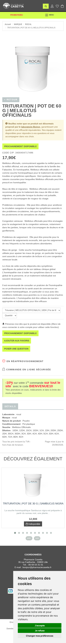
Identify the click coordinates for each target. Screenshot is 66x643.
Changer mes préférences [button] (39, 635)
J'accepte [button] (40, 625)
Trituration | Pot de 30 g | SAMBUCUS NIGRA (33, 503)
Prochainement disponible (20, 146)
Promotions (16, 15)
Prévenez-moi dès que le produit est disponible (27, 324)
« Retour (10, 99)
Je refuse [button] (40, 630)
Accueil (8, 24)
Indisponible (34, 524)
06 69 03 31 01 (35, 564)
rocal (28, 24)
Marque (18, 24)
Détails (10, 406)
